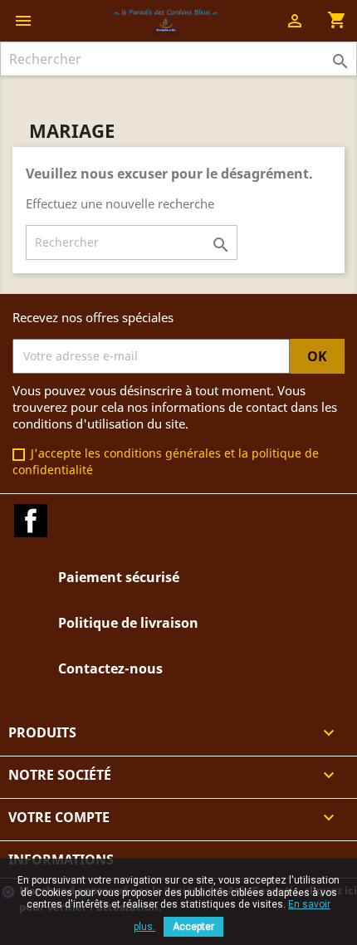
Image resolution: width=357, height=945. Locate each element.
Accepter (193, 927)
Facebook (30, 520)
